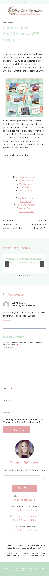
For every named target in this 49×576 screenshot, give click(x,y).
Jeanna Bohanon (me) (25, 177)
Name (8, 388)
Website (8, 412)
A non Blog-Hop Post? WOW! (38, 224)
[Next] (42, 264)
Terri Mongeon (25, 190)
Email (8, 400)
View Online (17, 510)
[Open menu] (24, 2)
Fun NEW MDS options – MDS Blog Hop (12, 226)
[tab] (19, 275)
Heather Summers (26, 204)
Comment (8, 347)
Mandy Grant (25, 183)
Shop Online (31, 510)
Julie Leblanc (25, 187)
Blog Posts (8, 23)
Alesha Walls (25, 208)
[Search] (43, 478)
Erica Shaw (25, 201)
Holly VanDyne (26, 211)
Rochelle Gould (25, 180)
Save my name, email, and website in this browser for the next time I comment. (24, 420)
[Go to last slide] (7, 264)
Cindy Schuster (25, 198)
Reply (7, 322)
